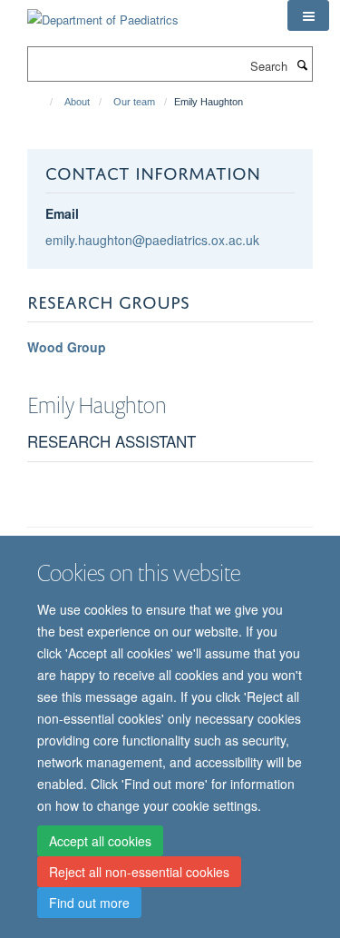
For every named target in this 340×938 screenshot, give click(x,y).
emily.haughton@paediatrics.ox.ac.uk (152, 240)
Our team (134, 101)
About (77, 101)
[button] (308, 15)
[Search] (302, 64)
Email (62, 213)
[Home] (43, 102)
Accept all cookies (100, 841)
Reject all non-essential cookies (139, 872)
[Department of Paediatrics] (103, 13)
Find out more (89, 903)
